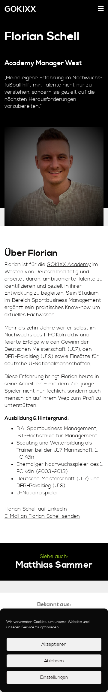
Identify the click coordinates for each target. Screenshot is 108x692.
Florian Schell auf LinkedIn (35, 509)
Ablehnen (54, 661)
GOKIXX (20, 9)
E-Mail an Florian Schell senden (42, 516)
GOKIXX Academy (69, 264)
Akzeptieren (54, 644)
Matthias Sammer (54, 565)
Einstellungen (54, 677)
